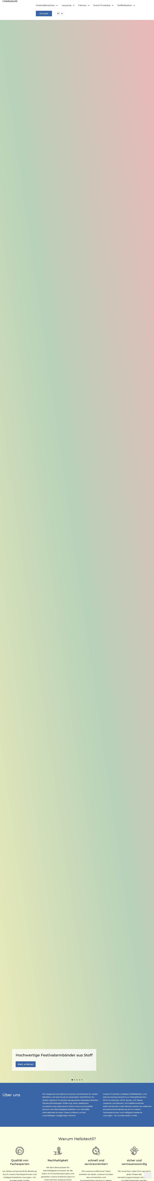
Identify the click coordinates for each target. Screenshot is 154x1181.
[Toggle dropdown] (57, 5)
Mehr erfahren (26, 1064)
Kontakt (43, 13)
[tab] (72, 1079)
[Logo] (17, 10)
